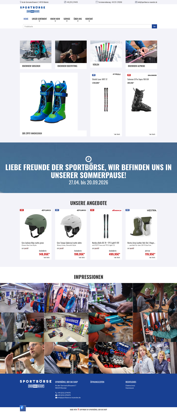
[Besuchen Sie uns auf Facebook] (23, 408)
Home (26, 18)
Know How (55, 18)
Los (154, 26)
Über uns (78, 18)
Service (67, 18)
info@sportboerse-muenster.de (147, 2)
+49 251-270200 (116, 2)
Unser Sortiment (39, 18)
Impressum (130, 388)
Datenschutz (130, 385)
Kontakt (89, 18)
